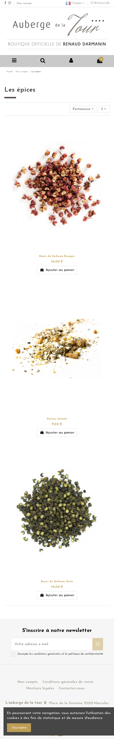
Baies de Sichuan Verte (57, 581)
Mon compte (24, 3)
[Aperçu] (60, 250)
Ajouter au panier (60, 270)
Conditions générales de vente (67, 682)
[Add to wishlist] (53, 250)
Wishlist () (101, 3)
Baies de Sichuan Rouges (57, 256)
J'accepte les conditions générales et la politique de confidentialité (60, 654)
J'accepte (19, 727)
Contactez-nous (71, 688)
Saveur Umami (57, 419)
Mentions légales (40, 688)
